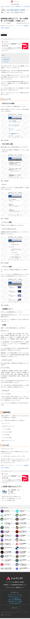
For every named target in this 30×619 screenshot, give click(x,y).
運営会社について (20, 587)
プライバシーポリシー (11, 587)
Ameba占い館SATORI (15, 603)
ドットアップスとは (10, 582)
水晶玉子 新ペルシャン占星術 (15, 601)
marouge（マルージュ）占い (15, 596)
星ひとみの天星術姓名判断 (15, 599)
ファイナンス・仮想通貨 (22, 25)
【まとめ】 (6, 61)
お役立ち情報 (16, 4)
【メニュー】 (6, 57)
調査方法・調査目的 (19, 582)
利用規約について (8, 584)
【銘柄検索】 (6, 59)
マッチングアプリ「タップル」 (15, 594)
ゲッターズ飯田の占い (15, 598)
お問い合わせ (15, 607)
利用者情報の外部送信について (19, 584)
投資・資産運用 (5, 28)
